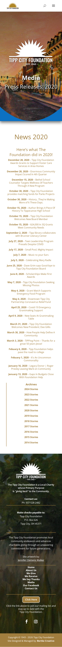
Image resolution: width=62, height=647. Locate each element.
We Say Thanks (31, 579)
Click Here (31, 599)
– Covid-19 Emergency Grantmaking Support (31, 309)
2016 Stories (31, 431)
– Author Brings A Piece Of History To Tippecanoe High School (31, 209)
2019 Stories (31, 415)
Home (31, 567)
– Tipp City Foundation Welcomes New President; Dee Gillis (31, 325)
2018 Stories (31, 421)
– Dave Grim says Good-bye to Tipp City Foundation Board (31, 267)
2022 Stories (31, 399)
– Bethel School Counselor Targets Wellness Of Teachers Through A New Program (31, 182)
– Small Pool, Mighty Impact (31, 249)
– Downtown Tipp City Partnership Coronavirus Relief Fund (31, 300)
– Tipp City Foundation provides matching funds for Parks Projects (31, 192)
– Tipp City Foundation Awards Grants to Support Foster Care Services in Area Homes (31, 163)
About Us (31, 570)
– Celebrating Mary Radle (31, 260)
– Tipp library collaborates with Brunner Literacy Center (31, 234)
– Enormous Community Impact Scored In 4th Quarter (31, 173)
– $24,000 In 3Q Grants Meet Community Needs (31, 226)
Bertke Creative (45, 640)
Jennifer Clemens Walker (31, 560)
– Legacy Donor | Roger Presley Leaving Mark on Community (31, 367)
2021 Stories (31, 405)
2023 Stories (31, 394)
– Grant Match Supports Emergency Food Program (31, 292)
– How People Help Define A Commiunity (31, 334)
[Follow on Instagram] (35, 621)
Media (31, 582)
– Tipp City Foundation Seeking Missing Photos (31, 284)
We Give (31, 573)
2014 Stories (31, 442)
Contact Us (31, 588)
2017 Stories (31, 426)
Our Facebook (31, 585)
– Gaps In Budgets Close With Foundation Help (31, 376)
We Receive (31, 576)
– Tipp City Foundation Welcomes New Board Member (31, 218)
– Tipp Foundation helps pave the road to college (31, 351)
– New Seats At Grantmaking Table (31, 317)
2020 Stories (31, 410)
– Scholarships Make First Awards (31, 275)
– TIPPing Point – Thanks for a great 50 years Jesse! (31, 342)
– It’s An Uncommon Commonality (31, 359)
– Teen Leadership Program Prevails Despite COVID (31, 243)
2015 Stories (31, 437)
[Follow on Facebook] (26, 621)
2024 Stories (31, 389)
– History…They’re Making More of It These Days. (31, 201)
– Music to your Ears (31, 254)
